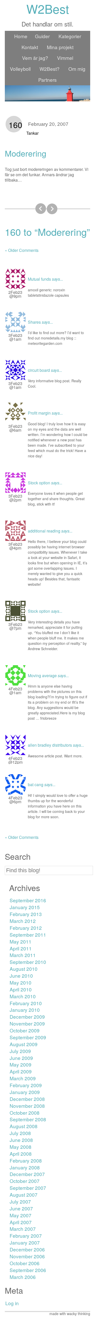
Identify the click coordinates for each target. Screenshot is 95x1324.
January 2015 (25, 907)
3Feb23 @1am (15, 337)
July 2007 (20, 1201)
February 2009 (26, 1085)
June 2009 (21, 1057)
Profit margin (39, 413)
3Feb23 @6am (15, 428)
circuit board (39, 370)
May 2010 (20, 982)
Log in (12, 1303)
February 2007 (26, 1235)
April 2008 (21, 1153)
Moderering (25, 153)
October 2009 (25, 1030)
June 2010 (21, 975)
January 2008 (25, 1167)
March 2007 (23, 1228)
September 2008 (28, 1119)
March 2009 (23, 1078)
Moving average (42, 675)
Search (18, 856)
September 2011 (28, 934)
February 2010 (26, 1003)
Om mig (76, 68)
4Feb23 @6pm (15, 799)
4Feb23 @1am (15, 690)
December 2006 (27, 1249)
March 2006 (23, 1276)
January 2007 (25, 1242)
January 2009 (25, 1091)
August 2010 (23, 968)
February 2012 (26, 927)
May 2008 (20, 1146)
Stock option (39, 483)
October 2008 (25, 1112)
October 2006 (25, 1263)
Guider (42, 36)
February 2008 (26, 1160)
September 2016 (28, 900)
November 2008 (27, 1105)
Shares (34, 322)
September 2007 (28, 1187)
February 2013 (26, 913)
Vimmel (65, 57)
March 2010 (23, 996)
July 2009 (20, 1050)
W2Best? (50, 68)
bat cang (35, 784)
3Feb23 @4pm (15, 546)
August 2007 (23, 1194)
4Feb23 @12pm (15, 760)
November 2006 (27, 1256)
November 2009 (27, 1023)
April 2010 (21, 989)
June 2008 (21, 1139)
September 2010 (28, 961)
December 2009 (27, 1016)
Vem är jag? (35, 57)
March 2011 (23, 954)
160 (15, 124)
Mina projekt (60, 47)
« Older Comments (22, 250)
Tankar (32, 133)
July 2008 (20, 1132)
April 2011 (21, 948)
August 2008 (23, 1126)
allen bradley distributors (50, 745)
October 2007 (25, 1180)
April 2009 (21, 1071)
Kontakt (30, 47)
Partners (47, 79)
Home (20, 36)
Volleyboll (20, 68)
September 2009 (28, 1037)
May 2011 (20, 941)
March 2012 (23, 920)
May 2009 (20, 1064)
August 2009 (23, 1044)
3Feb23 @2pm (15, 498)
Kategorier (70, 36)
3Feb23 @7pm (15, 626)
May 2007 (20, 1215)
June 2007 (21, 1208)
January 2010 (25, 1009)
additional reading (44, 531)
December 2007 (27, 1173)
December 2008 (27, 1098)
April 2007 (21, 1222)
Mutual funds (39, 279)
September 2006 (28, 1269)
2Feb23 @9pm (15, 294)
